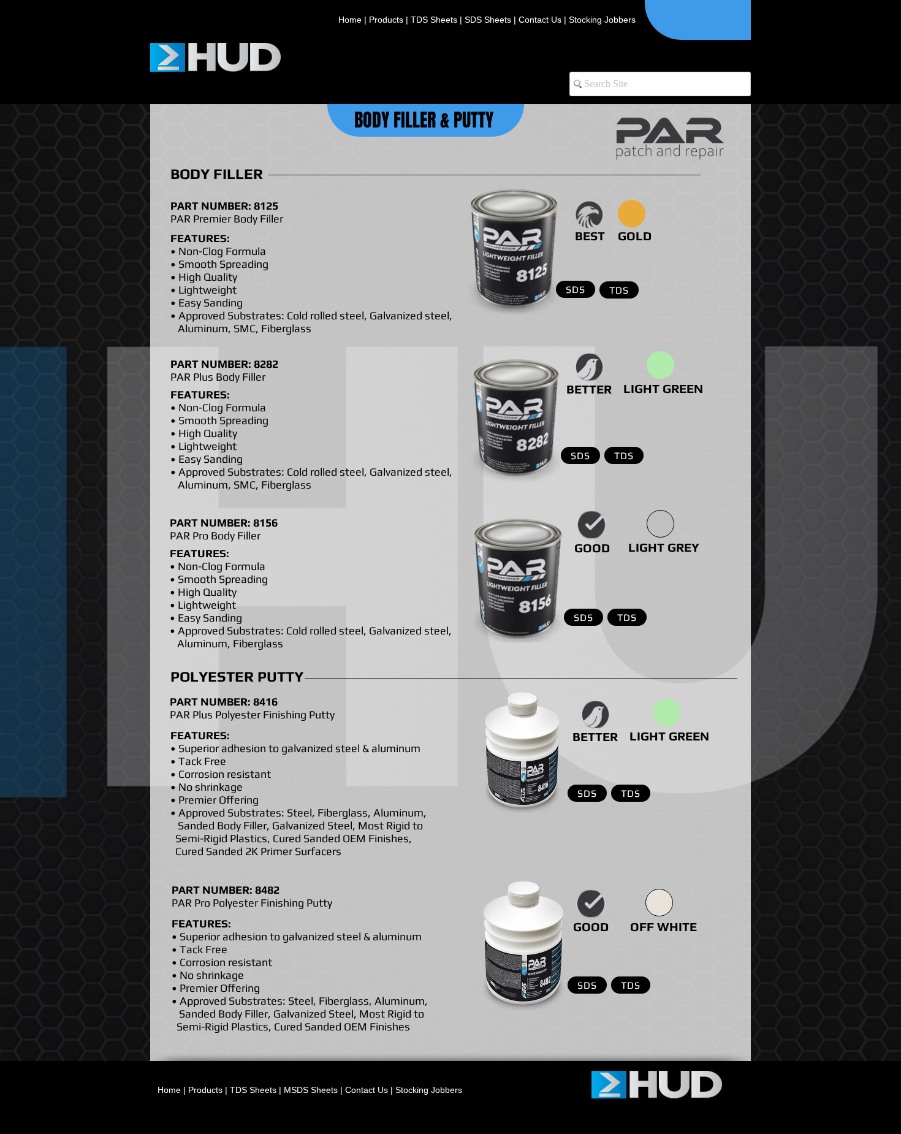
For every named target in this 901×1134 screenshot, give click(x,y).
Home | (352, 20)
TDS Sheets (434, 20)
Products (386, 20)
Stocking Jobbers (602, 20)
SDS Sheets (489, 20)
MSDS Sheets (312, 1090)
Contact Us (540, 20)
